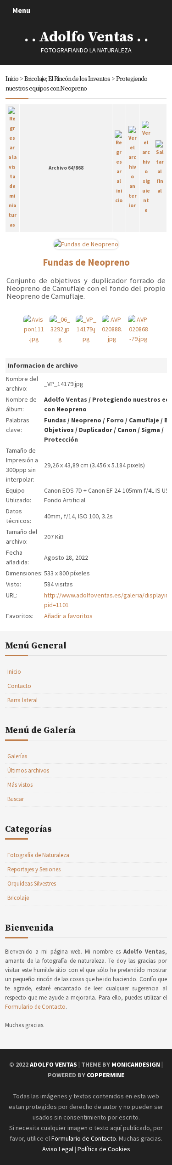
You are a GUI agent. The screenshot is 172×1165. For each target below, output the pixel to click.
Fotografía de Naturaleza (38, 855)
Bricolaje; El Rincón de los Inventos (67, 79)
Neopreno (86, 420)
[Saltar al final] (159, 166)
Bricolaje (18, 898)
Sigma (150, 430)
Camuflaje (144, 420)
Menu (21, 10)
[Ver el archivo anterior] (132, 166)
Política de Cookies (104, 1149)
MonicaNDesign (135, 1064)
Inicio (12, 79)
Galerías (17, 756)
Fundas (55, 420)
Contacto (19, 686)
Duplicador (95, 430)
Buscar (15, 799)
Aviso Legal (57, 1149)
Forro (115, 420)
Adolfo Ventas (65, 399)
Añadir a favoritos (68, 616)
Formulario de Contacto (35, 1007)
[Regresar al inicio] (119, 166)
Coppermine (105, 1075)
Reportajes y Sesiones (34, 869)
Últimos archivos (28, 770)
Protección (61, 439)
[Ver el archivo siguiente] (146, 166)
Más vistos (20, 785)
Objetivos (59, 430)
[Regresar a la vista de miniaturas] (12, 166)
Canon (126, 430)
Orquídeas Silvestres (31, 883)
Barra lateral (22, 700)
